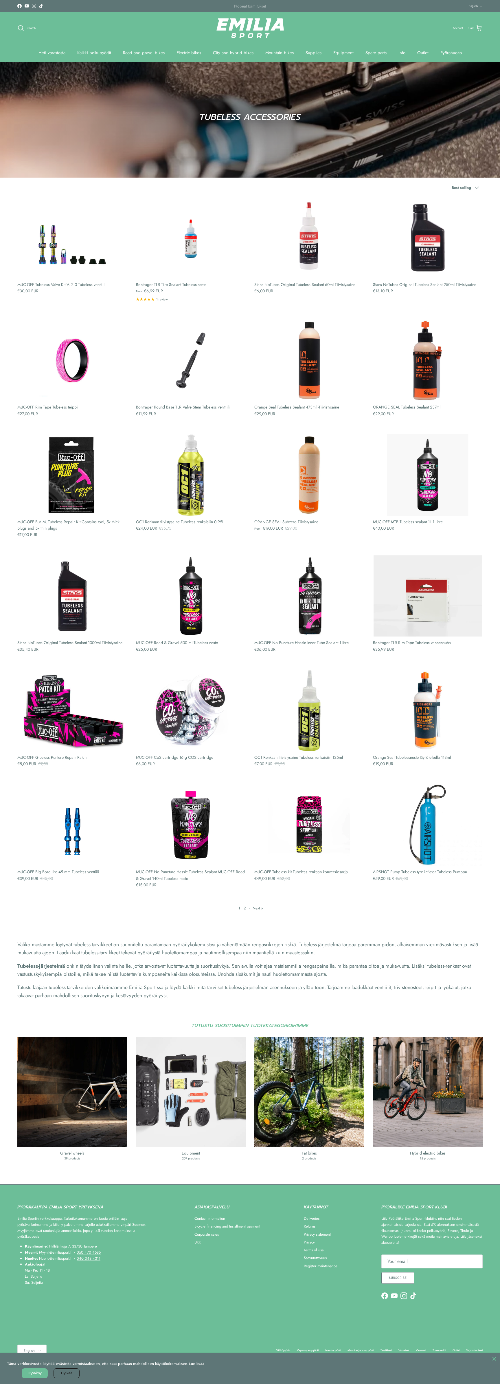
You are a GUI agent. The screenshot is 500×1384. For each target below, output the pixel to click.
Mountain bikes (279, 53)
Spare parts (376, 53)
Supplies (313, 53)
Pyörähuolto (451, 53)
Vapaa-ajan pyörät (308, 1350)
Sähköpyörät (283, 1350)
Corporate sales (206, 1234)
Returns (309, 1226)
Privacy (309, 1242)
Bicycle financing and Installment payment (227, 1226)
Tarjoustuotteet (474, 1350)
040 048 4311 (88, 1258)
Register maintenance (320, 1266)
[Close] (494, 1359)
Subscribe (398, 1277)
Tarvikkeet (386, 1350)
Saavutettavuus (315, 1258)
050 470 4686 (89, 1252)
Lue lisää (196, 1363)
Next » (258, 908)
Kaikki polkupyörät (94, 53)
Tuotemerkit (439, 1350)
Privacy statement (317, 1234)
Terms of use (314, 1250)
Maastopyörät (333, 1350)
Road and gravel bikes (144, 53)
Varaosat (421, 1350)
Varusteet (403, 1350)
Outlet (423, 53)
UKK (197, 1242)
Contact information (209, 1218)
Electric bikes (189, 53)
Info (401, 53)
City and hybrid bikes (233, 53)
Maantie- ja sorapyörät (361, 1350)
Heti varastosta (51, 53)
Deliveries (311, 1218)
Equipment (343, 53)
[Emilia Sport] (250, 28)
